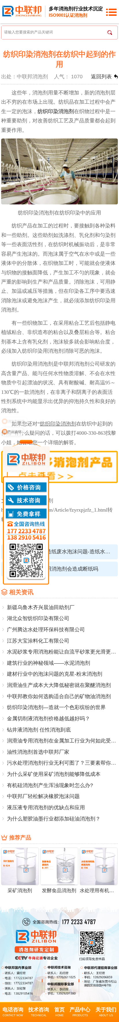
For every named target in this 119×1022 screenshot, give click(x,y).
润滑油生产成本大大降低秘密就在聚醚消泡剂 (59, 685)
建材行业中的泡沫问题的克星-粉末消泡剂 (54, 674)
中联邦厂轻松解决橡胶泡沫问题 (43, 796)
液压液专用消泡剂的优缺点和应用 (46, 807)
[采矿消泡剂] (20, 866)
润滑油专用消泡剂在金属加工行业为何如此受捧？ (62, 741)
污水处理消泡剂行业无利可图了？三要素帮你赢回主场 (62, 763)
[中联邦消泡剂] (22, 11)
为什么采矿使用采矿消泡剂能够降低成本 (54, 774)
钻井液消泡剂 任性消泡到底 (39, 730)
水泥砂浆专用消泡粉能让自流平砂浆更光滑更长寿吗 (62, 652)
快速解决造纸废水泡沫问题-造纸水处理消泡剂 (69, 551)
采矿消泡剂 (20, 890)
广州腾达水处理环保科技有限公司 (46, 629)
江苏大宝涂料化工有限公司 (38, 641)
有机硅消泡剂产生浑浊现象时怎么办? (50, 785)
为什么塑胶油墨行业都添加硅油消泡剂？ (54, 819)
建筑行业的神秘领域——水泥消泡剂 (48, 663)
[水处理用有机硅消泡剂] (99, 866)
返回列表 (101, 76)
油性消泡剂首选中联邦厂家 (38, 752)
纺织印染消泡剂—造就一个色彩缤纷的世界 (56, 707)
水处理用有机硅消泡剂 (98, 890)
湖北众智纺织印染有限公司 (38, 618)
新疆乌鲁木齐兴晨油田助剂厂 (41, 607)
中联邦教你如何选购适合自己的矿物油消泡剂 (59, 696)
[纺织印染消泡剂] (59, 466)
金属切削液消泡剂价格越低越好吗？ (48, 718)
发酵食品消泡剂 (59, 890)
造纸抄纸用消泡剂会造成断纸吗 (61, 569)
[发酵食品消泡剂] (59, 866)
